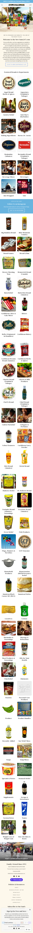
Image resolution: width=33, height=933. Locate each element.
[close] (30, 909)
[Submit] (27, 923)
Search (16, 887)
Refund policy (16, 892)
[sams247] (16, 5)
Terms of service (16, 897)
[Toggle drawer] (2, 5)
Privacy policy (16, 894)
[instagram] (16, 928)
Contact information (16, 899)
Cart (30, 5)
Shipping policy (16, 902)
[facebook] (14, 928)
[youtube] (19, 928)
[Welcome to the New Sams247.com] (16, 19)
